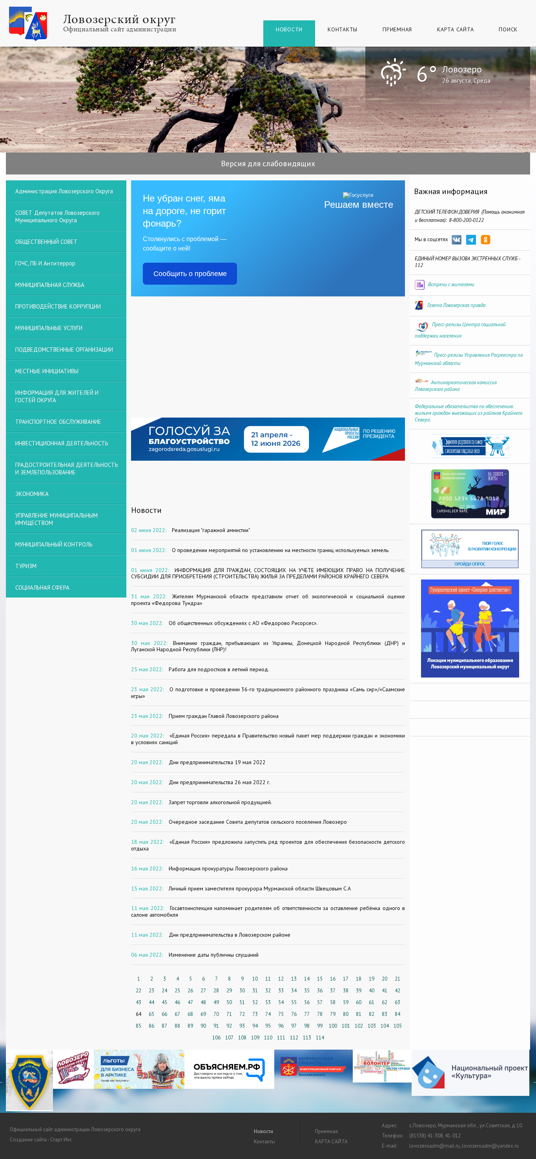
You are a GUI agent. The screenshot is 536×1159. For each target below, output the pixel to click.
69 (203, 1014)
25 (177, 990)
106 (216, 1037)
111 (281, 1037)
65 (151, 1014)
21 (397, 979)
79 (332, 1014)
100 (333, 1026)
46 (177, 1002)
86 (151, 1026)
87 (164, 1026)
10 (255, 979)
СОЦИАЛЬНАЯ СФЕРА (42, 587)
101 (346, 1026)
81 (358, 1014)
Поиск (508, 29)
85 (138, 1026)
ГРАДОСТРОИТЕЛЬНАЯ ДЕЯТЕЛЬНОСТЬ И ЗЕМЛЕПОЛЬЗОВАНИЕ (66, 468)
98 (307, 1026)
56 (307, 1002)
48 (203, 1002)
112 (294, 1037)
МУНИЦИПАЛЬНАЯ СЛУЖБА (49, 285)
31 (255, 990)
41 (384, 990)
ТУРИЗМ (25, 566)
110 (268, 1037)
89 (190, 1026)
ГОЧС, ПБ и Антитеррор (45, 263)
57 (320, 1002)
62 (384, 1002)
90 (203, 1026)
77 (307, 1014)
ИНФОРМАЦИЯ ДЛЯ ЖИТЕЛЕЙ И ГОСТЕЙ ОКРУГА (56, 396)
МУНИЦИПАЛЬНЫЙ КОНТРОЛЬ (54, 544)
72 (242, 1014)
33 (281, 990)
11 (268, 979)
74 (268, 1014)
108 (242, 1037)
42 (397, 990)
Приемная (397, 29)
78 (320, 1014)
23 (151, 990)
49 (216, 1002)
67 (177, 1014)
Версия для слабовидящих (268, 163)
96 (281, 1026)
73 (255, 1014)
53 (268, 1002)
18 (358, 979)
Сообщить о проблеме (190, 274)
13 (294, 979)
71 (229, 1014)
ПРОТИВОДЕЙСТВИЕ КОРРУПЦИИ (58, 306)
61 (371, 1002)
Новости (289, 29)
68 (190, 1014)
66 (164, 1014)
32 (268, 990)
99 (320, 1026)
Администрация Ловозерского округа (64, 191)
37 (332, 990)
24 (164, 990)
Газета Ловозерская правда (456, 305)
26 (190, 990)
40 (371, 990)
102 (359, 1026)
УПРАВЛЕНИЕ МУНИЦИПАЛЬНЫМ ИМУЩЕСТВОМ (56, 519)
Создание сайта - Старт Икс (41, 1139)
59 (345, 1002)
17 (345, 979)
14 (307, 979)
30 (242, 990)
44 (151, 1002)
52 (255, 1002)
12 (281, 979)
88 (177, 1026)
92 (229, 1026)
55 (294, 1002)
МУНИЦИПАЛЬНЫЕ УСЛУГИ (48, 328)
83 (384, 1014)
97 (294, 1026)
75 (281, 1014)
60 (358, 1002)
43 (138, 1002)
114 (320, 1037)
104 (385, 1026)
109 (255, 1037)
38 (345, 990)
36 (320, 990)
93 (242, 1026)
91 (216, 1026)
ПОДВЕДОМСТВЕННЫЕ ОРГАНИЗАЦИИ (64, 349)
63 (397, 1002)
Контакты (342, 29)
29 (229, 990)
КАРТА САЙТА (455, 29)
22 (138, 990)
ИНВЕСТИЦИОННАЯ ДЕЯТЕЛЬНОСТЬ (61, 443)
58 (332, 1002)
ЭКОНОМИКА (32, 494)
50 (229, 1002)
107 (229, 1037)
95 (268, 1026)
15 (320, 979)
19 (371, 979)
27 (203, 990)
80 (345, 1014)
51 (242, 1002)
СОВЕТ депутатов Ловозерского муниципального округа (57, 216)
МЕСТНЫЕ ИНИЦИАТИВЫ (46, 371)
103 (372, 1026)
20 (384, 979)
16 (332, 979)
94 (255, 1026)
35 (307, 990)
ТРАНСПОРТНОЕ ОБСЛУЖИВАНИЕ (58, 421)
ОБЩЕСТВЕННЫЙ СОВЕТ (46, 241)
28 (216, 990)
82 (371, 1014)
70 (216, 1014)
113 (307, 1037)
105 (398, 1026)
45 (164, 1002)
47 (190, 1002)
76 (294, 1014)
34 (294, 990)
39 (358, 990)
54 (281, 1002)
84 (397, 1014)
